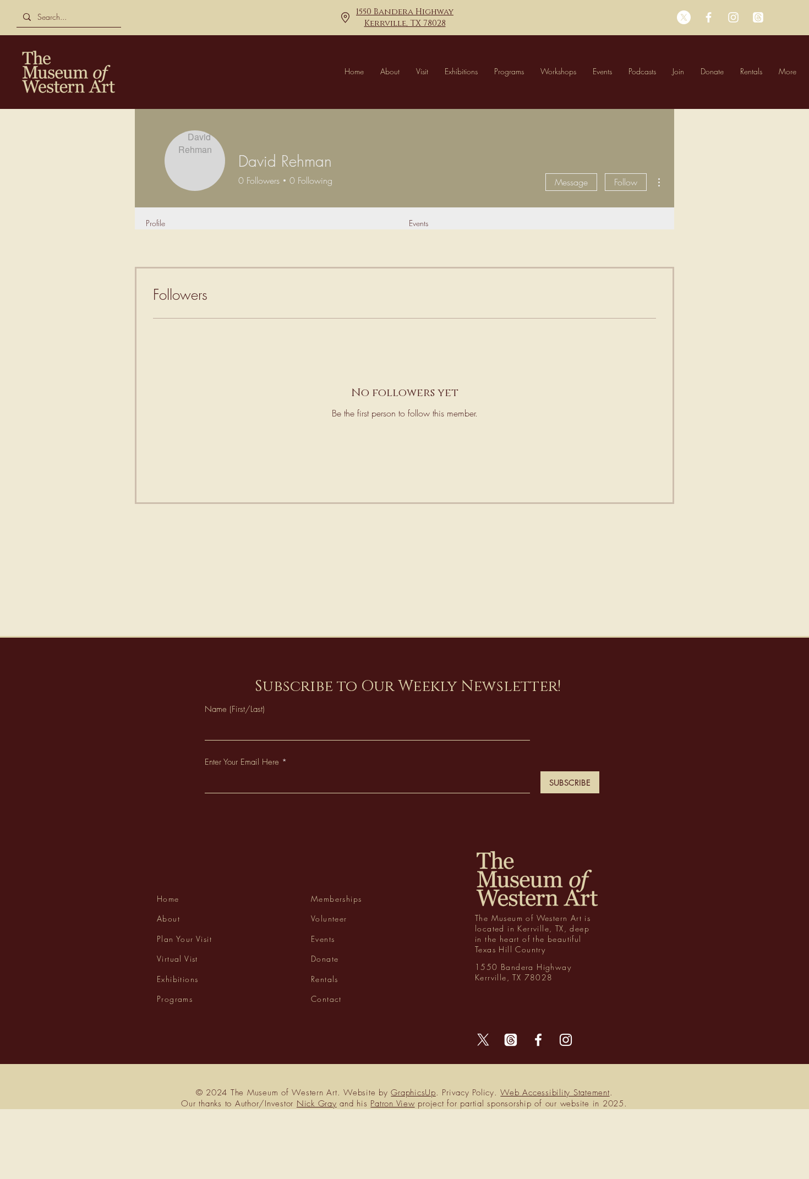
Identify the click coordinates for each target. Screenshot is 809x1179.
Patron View (392, 1103)
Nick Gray (317, 1103)
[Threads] (758, 17)
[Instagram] (733, 17)
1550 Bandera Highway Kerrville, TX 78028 (404, 17)
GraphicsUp (413, 1092)
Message (571, 182)
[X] (684, 17)
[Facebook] (708, 17)
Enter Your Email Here (242, 762)
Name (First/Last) (235, 709)
